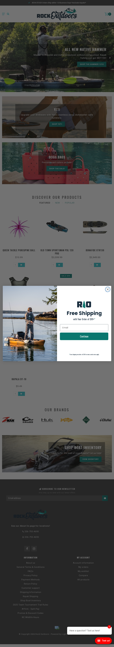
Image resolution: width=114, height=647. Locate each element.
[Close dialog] (107, 289)
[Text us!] (103, 641)
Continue (84, 336)
